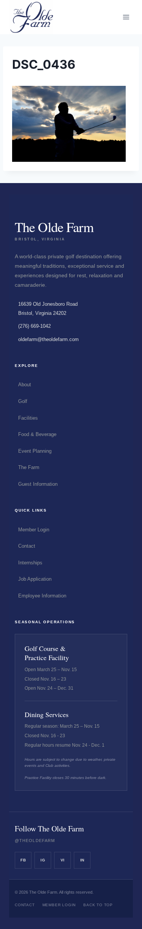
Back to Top (98, 905)
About (24, 384)
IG (43, 860)
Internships (30, 563)
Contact (26, 546)
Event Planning (34, 451)
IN (82, 860)
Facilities (28, 418)
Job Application (34, 579)
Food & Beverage (37, 434)
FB (23, 860)
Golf (22, 401)
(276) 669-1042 (34, 326)
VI (63, 860)
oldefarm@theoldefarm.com (48, 339)
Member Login (33, 529)
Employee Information (42, 596)
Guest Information (38, 484)
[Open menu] (126, 17)
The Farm (28, 467)
